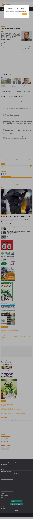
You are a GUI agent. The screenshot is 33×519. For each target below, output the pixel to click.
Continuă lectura (16, 16)
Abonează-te (24, 13)
